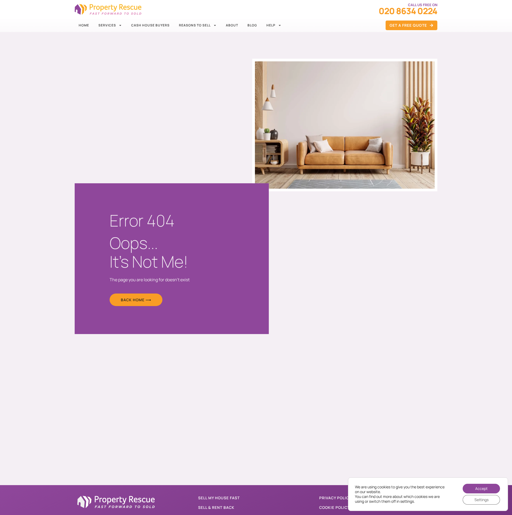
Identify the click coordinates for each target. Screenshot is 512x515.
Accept (481, 488)
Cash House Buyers (150, 25)
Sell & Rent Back (216, 507)
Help (270, 25)
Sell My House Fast (219, 497)
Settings (481, 499)
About (232, 25)
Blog (252, 25)
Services (107, 25)
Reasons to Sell (195, 25)
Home (84, 25)
